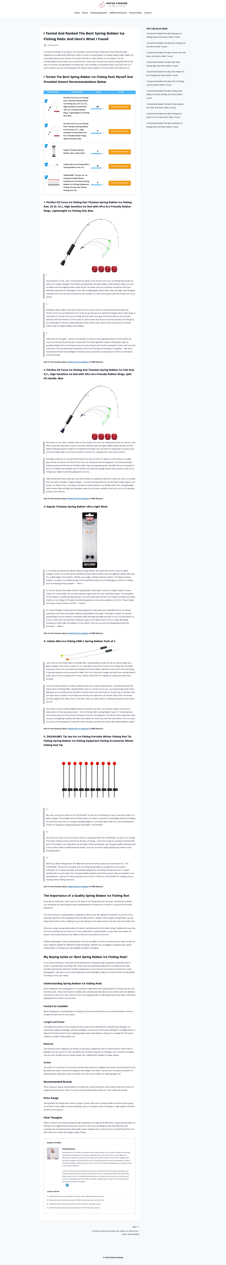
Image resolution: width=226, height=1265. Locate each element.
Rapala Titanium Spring (61, 507)
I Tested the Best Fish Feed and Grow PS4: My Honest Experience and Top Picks (76, 1200)
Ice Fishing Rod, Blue (80, 211)
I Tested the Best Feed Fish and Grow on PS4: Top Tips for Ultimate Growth (74, 1204)
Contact (147, 13)
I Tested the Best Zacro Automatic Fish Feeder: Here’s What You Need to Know (75, 1196)
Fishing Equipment (98, 13)
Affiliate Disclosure (118, 13)
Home (77, 13)
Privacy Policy (135, 13)
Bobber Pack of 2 (104, 641)
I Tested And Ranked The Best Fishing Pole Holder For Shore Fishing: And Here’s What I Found (164, 95)
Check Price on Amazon (120, 107)
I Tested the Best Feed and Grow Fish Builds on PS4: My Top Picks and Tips (74, 1208)
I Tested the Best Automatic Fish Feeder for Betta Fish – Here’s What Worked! (115, 1231)
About (85, 13)
